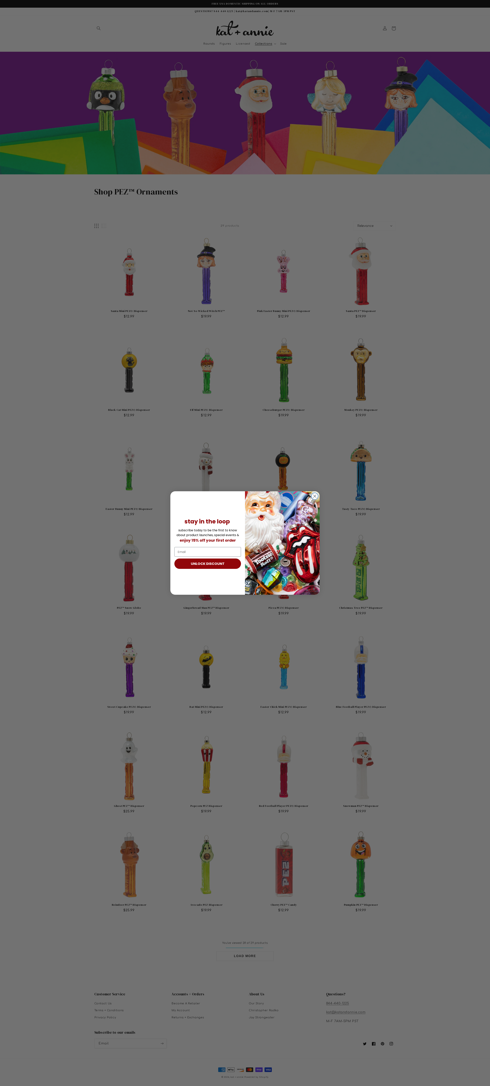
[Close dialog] (314, 496)
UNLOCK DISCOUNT (208, 563)
